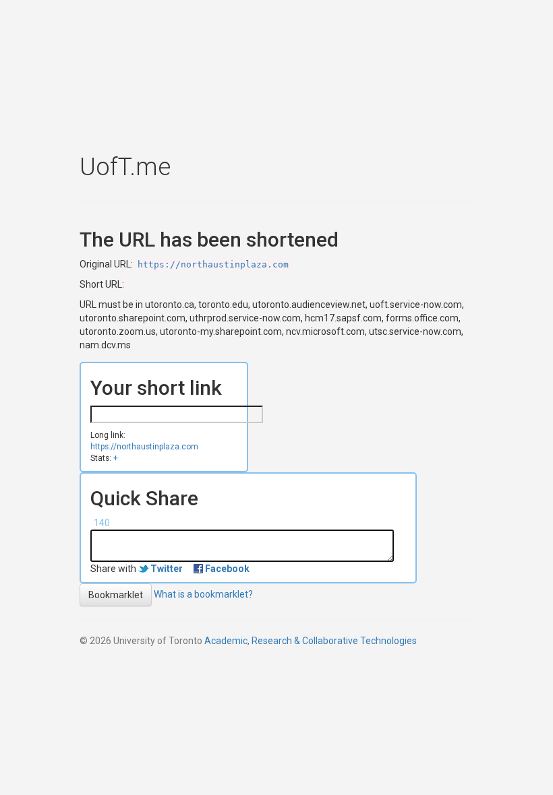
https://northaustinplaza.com (213, 264)
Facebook (227, 568)
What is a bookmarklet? (203, 594)
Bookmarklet (115, 595)
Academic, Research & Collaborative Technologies (310, 640)
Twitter (166, 568)
